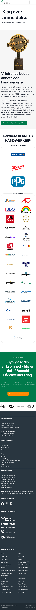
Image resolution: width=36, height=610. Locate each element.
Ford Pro (21, 581)
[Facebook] (2, 504)
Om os (3, 456)
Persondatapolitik (30, 607)
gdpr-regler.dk (23, 570)
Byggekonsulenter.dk (8, 570)
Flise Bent (21, 556)
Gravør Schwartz (6, 592)
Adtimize (4, 578)
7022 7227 (10, 425)
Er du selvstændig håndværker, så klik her (14, 123)
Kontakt (3, 458)
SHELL (20, 559)
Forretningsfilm (23, 589)
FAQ (2, 450)
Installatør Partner (6, 587)
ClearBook (21, 578)
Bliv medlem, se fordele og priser (18, 393)
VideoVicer (4, 581)
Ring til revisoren (6, 466)
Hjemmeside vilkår (30, 605)
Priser (3, 464)
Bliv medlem (4, 445)
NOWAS (3, 568)
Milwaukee (4, 559)
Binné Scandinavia (24, 565)
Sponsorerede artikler (7, 462)
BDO (19, 553)
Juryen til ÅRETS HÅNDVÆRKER (10, 460)
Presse (3, 454)
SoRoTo (3, 584)
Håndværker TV (23, 562)
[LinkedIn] (11, 504)
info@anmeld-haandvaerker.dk (10, 427)
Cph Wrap (4, 562)
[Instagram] (7, 504)
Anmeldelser (5, 448)
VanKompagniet (6, 565)
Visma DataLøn (23, 573)
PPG (2, 553)
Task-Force (22, 584)
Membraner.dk (23, 568)
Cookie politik (5, 607)
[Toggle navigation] (32, 2)
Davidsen (21, 592)
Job (2, 452)
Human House (5, 589)
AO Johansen (22, 587)
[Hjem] (5, 2)
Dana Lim (4, 556)
